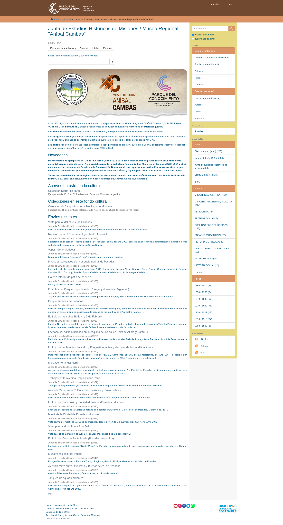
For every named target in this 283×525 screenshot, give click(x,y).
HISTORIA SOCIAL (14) (207, 265)
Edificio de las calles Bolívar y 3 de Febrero (75, 316)
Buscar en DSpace (205, 34)
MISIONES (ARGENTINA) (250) (211, 195)
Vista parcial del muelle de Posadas (70, 222)
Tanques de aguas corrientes (65, 478)
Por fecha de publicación (63, 48)
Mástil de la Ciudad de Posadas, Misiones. (74, 414)
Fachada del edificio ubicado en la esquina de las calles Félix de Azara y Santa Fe (98, 332)
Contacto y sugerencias (58, 518)
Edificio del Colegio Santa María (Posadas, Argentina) (81, 438)
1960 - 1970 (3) (203, 285)
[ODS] (227, 508)
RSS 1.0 (204, 339)
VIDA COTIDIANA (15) (206, 258)
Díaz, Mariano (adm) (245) (208, 151)
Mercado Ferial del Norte (63, 362)
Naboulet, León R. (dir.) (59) (209, 158)
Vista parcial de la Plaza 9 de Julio (69, 426)
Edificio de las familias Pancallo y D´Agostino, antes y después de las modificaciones (100, 347)
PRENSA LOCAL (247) (206, 218)
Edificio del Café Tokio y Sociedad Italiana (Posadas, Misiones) (86, 402)
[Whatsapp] (192, 505)
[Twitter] (188, 505)
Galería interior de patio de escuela (69, 277)
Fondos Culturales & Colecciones (212, 57)
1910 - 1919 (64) (203, 319)
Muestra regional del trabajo (65, 453)
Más (50, 493)
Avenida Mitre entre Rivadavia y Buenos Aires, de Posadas (84, 466)
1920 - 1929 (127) (204, 312)
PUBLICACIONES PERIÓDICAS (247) (211, 227)
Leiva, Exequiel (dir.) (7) (207, 174)
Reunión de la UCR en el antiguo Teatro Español (77, 234)
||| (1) (197, 181)
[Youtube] (175, 505)
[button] (216, 4)
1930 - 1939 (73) (203, 305)
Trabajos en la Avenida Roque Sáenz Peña (74, 378)
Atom (202, 352)
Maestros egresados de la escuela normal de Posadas (81, 261)
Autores (84, 48)
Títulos (95, 48)
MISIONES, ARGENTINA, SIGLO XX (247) (213, 203)
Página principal (62, 19)
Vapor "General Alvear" (62, 249)
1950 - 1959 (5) (203, 292)
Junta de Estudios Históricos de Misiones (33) (211, 166)
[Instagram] (180, 505)
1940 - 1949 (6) (203, 299)
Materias (107, 48)
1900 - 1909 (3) (203, 326)
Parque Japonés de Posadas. (66, 301)
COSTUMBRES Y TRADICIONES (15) (212, 250)
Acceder (199, 131)
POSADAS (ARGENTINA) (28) (210, 235)
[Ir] (231, 28)
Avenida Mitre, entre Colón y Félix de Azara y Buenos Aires (84, 390)
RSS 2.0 (204, 345)
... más (198, 272)
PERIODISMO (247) (205, 211)
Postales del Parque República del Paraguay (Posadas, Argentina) (88, 289)
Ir (112, 61)
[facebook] (184, 505)
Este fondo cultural (205, 38)
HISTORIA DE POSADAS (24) (210, 242)
